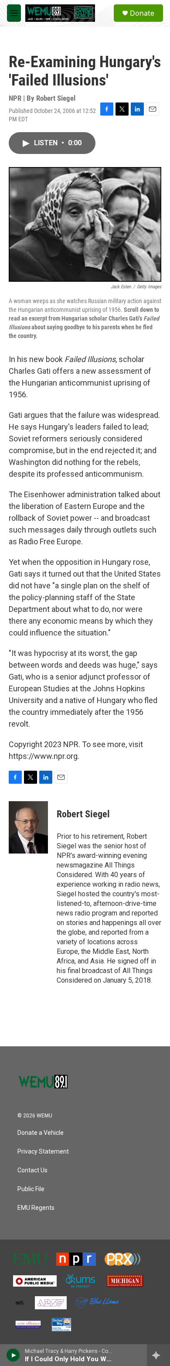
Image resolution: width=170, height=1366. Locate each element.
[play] (13, 1355)
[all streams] (158, 1355)
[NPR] (76, 1259)
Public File (30, 1189)
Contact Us (32, 1170)
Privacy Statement (43, 1151)
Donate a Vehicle (40, 1133)
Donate (142, 13)
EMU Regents (35, 1208)
